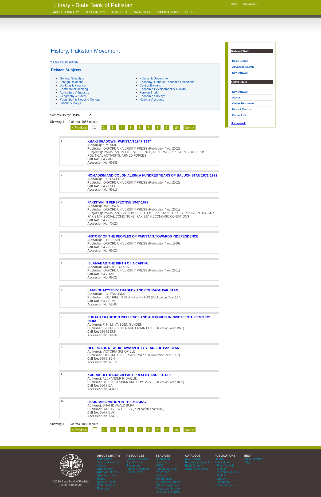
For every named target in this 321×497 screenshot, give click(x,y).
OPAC (160, 465)
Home (234, 4)
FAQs (247, 462)
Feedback (103, 488)
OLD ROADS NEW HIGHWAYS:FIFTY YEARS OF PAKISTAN (133, 348)
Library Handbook (223, 480)
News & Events (241, 109)
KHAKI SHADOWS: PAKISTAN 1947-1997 (119, 141)
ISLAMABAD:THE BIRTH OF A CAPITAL (118, 263)
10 (176, 127)
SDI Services (164, 478)
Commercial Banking (74, 89)
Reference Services (162, 474)
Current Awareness (168, 482)
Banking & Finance (73, 85)
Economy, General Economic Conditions (167, 82)
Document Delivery (168, 491)
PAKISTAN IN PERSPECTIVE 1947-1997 (118, 202)
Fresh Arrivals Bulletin (225, 467)
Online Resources (243, 103)
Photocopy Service (168, 488)
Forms (101, 478)
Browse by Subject (197, 462)
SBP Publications (226, 485)
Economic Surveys (152, 96)
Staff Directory (106, 485)
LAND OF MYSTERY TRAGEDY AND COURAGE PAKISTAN (132, 290)
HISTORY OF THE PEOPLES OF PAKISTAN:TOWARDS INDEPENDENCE (142, 236)
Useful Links (134, 472)
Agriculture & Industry (74, 92)
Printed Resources (138, 469)
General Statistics (72, 78)
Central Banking (150, 85)
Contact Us (249, 4)
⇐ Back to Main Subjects (64, 61)
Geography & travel (73, 96)
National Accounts (152, 99)
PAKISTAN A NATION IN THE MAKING (116, 402)
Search (236, 97)
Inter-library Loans (167, 485)
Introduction (104, 459)
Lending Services (167, 469)
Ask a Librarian (253, 459)
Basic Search (240, 61)
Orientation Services (163, 460)
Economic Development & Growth (163, 89)
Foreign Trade (149, 92)
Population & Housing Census (80, 99)
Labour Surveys (70, 103)
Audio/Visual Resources (134, 464)
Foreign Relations (71, 82)
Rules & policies (107, 472)
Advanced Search (243, 66)
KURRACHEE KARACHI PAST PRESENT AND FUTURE (129, 375)
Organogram (105, 469)
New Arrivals (240, 72)
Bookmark (238, 123)
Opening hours (106, 475)
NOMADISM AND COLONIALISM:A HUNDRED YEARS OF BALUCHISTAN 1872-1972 (152, 175)
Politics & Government (155, 78)
